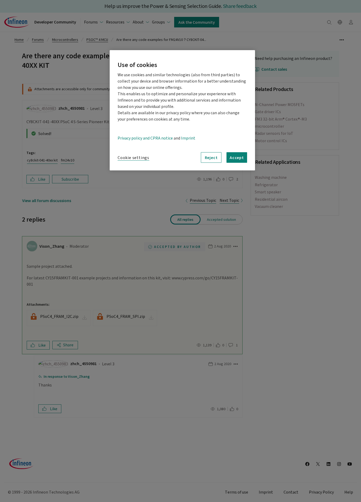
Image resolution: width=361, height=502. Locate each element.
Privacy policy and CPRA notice (145, 138)
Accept (237, 157)
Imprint (188, 138)
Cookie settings (133, 158)
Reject (211, 157)
